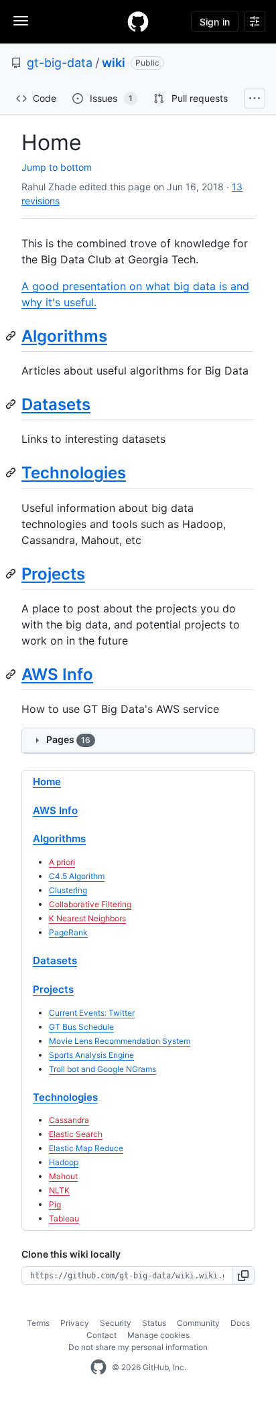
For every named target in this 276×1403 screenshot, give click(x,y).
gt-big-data (59, 63)
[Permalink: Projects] (12, 573)
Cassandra (69, 1120)
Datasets (55, 404)
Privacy (74, 1323)
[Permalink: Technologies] (12, 473)
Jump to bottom (56, 167)
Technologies (73, 472)
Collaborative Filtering (90, 904)
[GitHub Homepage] (98, 1367)
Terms (38, 1323)
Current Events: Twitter (92, 1013)
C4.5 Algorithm (77, 876)
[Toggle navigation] (21, 21)
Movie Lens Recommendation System (119, 1041)
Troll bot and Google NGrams (102, 1069)
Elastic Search (75, 1134)
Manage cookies (158, 1335)
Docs (240, 1323)
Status (154, 1323)
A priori (62, 862)
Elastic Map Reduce (86, 1148)
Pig (55, 1204)
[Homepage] (138, 21)
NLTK (59, 1190)
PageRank (68, 932)
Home (47, 781)
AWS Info (57, 674)
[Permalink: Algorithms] (12, 335)
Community (198, 1323)
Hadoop (63, 1162)
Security (115, 1323)
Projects (53, 574)
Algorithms (64, 336)
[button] (243, 1275)
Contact (101, 1335)
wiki (113, 63)
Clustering (68, 890)
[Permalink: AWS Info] (12, 674)
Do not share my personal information (138, 1347)
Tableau (64, 1218)
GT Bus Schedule (81, 1027)
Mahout (63, 1176)
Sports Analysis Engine (91, 1055)
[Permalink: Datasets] (12, 404)
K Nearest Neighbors (87, 918)
